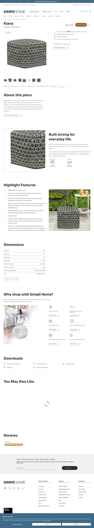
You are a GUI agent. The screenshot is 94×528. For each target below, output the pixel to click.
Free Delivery (7, 4)
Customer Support (77, 4)
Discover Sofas (32, 4)
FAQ (84, 4)
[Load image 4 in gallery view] (19, 80)
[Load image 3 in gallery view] (15, 80)
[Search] (80, 11)
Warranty (10, 367)
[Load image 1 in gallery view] (5, 80)
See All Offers (24, 4)
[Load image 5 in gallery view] (24, 80)
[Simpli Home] (15, 11)
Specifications (70, 364)
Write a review (67, 44)
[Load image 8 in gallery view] (39, 80)
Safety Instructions (42, 367)
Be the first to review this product (14, 445)
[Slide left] (7, 53)
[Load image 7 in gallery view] (34, 80)
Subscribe (68, 468)
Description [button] (15, 86)
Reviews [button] (61, 86)
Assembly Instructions (14, 364)
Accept (46, 524)
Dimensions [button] (31, 86)
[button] (89, 25)
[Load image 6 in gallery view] (29, 80)
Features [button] (23, 86)
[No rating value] (57, 44)
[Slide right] (46, 53)
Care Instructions (42, 364)
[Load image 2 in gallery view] (10, 80)
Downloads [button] (53, 86)
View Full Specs (10, 279)
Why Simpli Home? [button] (43, 86)
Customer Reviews (59, 47)
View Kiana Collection (11, 115)
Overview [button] (6, 86)
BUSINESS (88, 4)
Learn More (52, 315)
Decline (76, 524)
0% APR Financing (15, 4)
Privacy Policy (47, 520)
